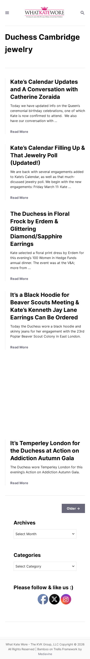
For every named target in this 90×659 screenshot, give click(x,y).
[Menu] (7, 13)
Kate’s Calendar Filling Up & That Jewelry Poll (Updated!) (47, 155)
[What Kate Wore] (44, 13)
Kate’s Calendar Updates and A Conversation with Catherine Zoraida (44, 89)
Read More (19, 132)
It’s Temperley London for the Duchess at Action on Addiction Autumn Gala (45, 451)
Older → (73, 508)
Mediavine (45, 654)
